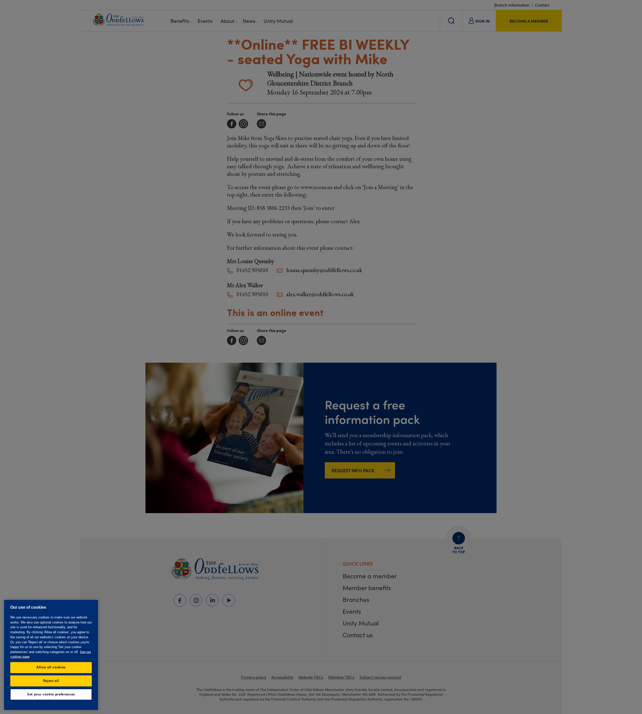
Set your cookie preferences (51, 694)
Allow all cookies (51, 667)
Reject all (51, 681)
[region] (51, 655)
